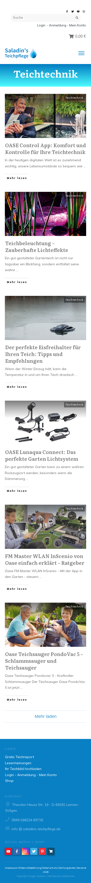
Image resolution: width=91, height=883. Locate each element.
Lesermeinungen (18, 763)
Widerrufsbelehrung (29, 867)
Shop (9, 780)
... (84, 166)
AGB (46, 872)
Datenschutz (50, 867)
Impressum (11, 867)
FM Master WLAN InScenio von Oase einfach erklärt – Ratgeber (44, 559)
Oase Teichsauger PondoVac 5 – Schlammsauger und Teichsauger (44, 660)
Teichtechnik (74, 97)
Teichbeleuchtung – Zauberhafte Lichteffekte (36, 246)
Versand (81, 867)
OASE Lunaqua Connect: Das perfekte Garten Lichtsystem (41, 455)
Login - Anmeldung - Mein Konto (61, 25)
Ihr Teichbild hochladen (23, 769)
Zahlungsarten (67, 867)
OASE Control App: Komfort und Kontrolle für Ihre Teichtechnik (45, 148)
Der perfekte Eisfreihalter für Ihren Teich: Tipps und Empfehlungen (43, 353)
